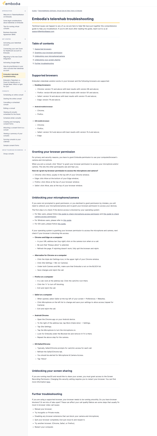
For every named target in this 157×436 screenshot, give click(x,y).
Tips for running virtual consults (11, 27)
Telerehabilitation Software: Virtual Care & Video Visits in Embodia (60, 11)
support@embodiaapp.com (43, 31)
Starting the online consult (12, 98)
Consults (5, 91)
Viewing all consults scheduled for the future (11, 113)
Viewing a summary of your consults (12, 135)
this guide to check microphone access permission (78, 214)
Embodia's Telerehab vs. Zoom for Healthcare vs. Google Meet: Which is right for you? (13, 83)
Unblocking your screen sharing (47, 60)
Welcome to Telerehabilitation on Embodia (13, 16)
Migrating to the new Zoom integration (12, 58)
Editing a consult (9, 108)
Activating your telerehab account (12, 44)
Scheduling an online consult (13, 95)
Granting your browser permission (48, 53)
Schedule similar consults (12, 118)
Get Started (6, 39)
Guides (34, 11)
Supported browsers (43, 49)
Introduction (7, 11)
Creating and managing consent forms (11, 123)
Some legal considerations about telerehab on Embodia (13, 22)
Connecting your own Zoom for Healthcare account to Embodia (13, 51)
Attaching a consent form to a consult (13, 129)
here (48, 382)
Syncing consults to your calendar (12, 140)
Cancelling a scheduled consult (11, 103)
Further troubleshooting (44, 63)
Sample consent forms (11, 145)
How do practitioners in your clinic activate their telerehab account (13, 68)
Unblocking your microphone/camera (50, 56)
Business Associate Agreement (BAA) (10, 33)
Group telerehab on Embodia (12, 150)
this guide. (62, 224)
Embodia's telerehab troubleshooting (10, 75)
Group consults (8, 154)
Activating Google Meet (11, 62)
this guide (67, 220)
